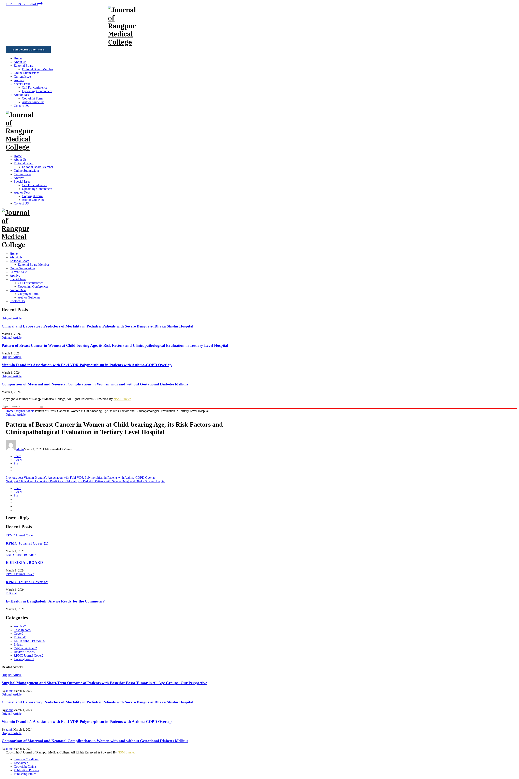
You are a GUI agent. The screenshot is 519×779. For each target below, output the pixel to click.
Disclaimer (21, 763)
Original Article (11, 318)
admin (20, 449)
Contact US (17, 301)
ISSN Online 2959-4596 (28, 49)
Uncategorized (24, 659)
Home (14, 253)
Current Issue (18, 272)
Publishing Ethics (25, 774)
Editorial (11, 593)
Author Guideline (29, 297)
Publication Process (26, 770)
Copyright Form (28, 293)
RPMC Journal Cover (20, 535)
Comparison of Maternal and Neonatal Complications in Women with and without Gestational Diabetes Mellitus (95, 384)
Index (18, 644)
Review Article (24, 652)
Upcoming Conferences (33, 286)
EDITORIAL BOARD (21, 554)
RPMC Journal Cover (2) (27, 582)
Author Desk (18, 290)
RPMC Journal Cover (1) (27, 543)
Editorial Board (19, 261)
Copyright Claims (25, 766)
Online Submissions (22, 268)
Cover (18, 633)
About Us (16, 257)
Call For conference (30, 283)
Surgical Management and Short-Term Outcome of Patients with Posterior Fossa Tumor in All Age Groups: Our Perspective (104, 683)
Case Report (22, 630)
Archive (15, 275)
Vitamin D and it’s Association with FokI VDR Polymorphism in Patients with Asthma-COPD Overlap (87, 365)
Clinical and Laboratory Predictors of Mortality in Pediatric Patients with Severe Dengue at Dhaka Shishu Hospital (97, 326)
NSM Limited (122, 399)
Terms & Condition (26, 759)
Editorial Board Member (33, 264)
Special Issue (18, 279)
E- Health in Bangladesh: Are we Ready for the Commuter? (55, 601)
